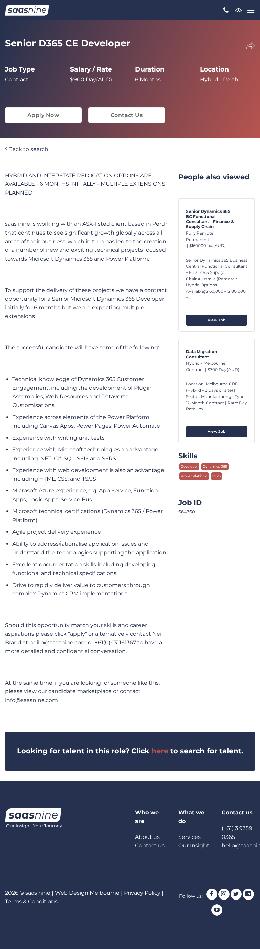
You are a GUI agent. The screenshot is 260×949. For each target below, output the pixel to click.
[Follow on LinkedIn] (248, 894)
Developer (189, 466)
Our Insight (193, 845)
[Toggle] (246, 44)
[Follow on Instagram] (224, 894)
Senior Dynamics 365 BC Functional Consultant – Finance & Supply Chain (210, 219)
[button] (251, 10)
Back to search (27, 149)
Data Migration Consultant (201, 354)
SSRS (216, 476)
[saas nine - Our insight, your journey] (27, 10)
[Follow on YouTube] (216, 910)
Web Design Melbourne (88, 893)
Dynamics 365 (215, 466)
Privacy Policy (142, 893)
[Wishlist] (238, 10)
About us (147, 837)
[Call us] (226, 10)
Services (189, 837)
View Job (217, 320)
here (159, 751)
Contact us (150, 845)
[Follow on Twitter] (236, 894)
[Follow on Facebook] (211, 894)
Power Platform (194, 476)
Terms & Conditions (31, 901)
